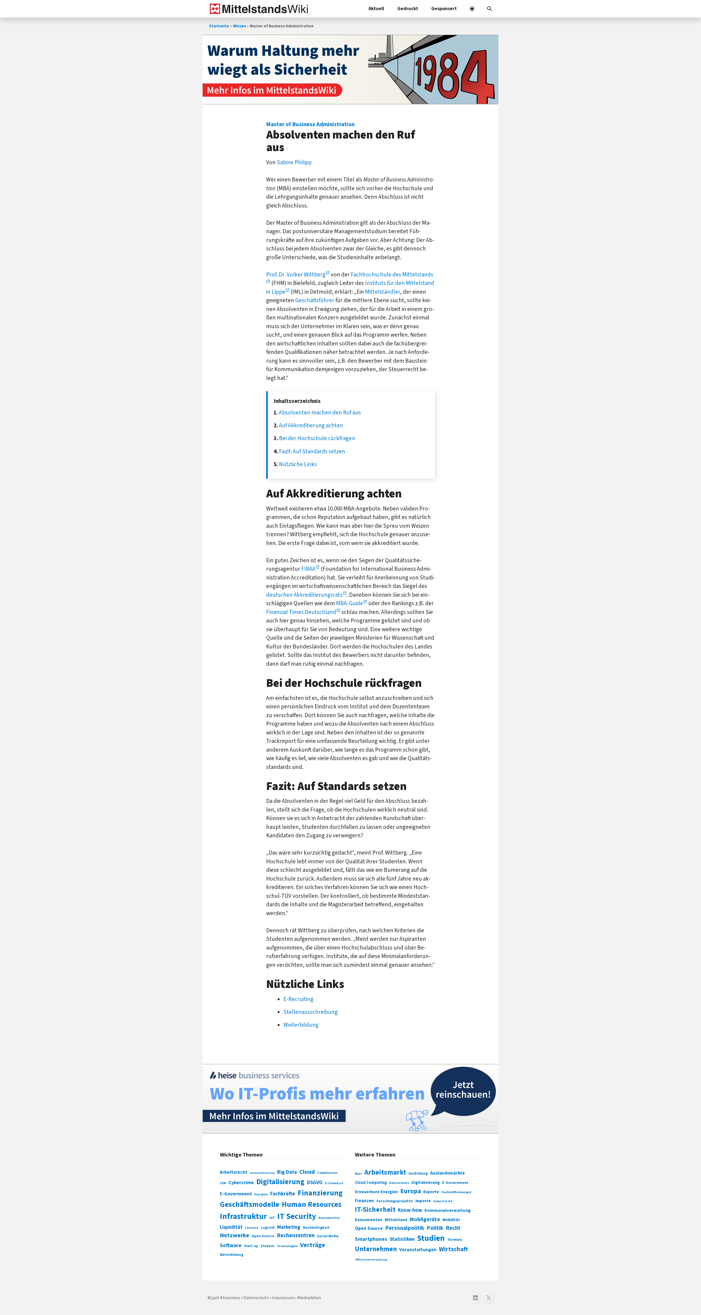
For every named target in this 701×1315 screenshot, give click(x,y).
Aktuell (376, 8)
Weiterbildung (300, 1025)
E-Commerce (334, 1183)
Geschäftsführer (314, 300)
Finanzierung (320, 1192)
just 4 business (226, 1297)
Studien (431, 1238)
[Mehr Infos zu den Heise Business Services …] (350, 1098)
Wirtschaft (453, 1249)
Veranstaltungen (417, 1249)
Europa (410, 1191)
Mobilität (451, 1220)
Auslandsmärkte (447, 1173)
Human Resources (311, 1204)
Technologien (287, 1246)
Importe (423, 1201)
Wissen (239, 26)
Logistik (268, 1227)
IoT (272, 1217)
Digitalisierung (280, 1182)
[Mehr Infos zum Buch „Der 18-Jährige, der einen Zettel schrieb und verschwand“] (350, 69)
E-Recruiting (298, 999)
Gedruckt (407, 8)
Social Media (327, 1236)
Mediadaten (309, 1297)
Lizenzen (251, 1228)
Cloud (307, 1171)
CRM (223, 1183)
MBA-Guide (349, 603)
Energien (261, 1194)
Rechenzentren (296, 1235)
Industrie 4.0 (442, 1201)
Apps (358, 1173)
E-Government (236, 1193)
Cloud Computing (371, 1183)
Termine (454, 1239)
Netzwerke (234, 1235)
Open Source (263, 1236)
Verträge (312, 1245)
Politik (435, 1228)
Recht (453, 1228)
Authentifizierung (262, 1173)
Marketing (288, 1227)
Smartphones (371, 1239)
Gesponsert (444, 8)
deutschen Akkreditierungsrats (304, 595)
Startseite (219, 26)
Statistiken (402, 1239)
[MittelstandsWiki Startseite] (258, 9)
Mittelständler (382, 292)
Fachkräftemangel (456, 1192)
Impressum (283, 1297)
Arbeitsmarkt (385, 1172)
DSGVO (315, 1182)
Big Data (287, 1172)
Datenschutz (399, 1183)
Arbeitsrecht (234, 1172)
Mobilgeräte (425, 1219)
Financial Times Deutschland (301, 612)
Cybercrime (241, 1182)
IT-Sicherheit (375, 1210)
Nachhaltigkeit (316, 1227)
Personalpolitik (404, 1228)
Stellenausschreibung (310, 1012)
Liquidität (231, 1227)
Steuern (267, 1246)
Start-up (251, 1246)
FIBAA (308, 569)
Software (231, 1245)
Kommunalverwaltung (447, 1210)
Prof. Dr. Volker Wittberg (296, 274)
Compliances (327, 1172)
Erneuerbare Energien (376, 1192)
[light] (472, 9)
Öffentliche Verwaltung (371, 1260)
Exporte (431, 1192)
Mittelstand (396, 1220)
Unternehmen (376, 1249)
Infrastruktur (243, 1216)
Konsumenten (329, 1218)
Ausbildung (418, 1173)
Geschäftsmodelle (249, 1204)
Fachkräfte (282, 1194)
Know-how (410, 1210)
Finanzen (364, 1201)
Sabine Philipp (294, 162)
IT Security (296, 1216)
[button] (489, 9)
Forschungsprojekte (395, 1201)
